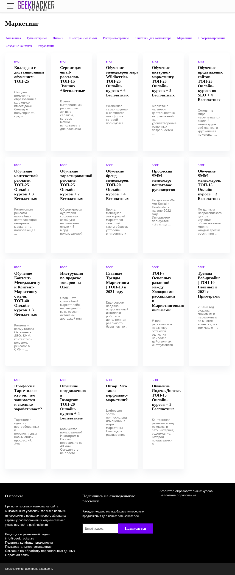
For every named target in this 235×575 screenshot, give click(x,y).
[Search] (222, 6)
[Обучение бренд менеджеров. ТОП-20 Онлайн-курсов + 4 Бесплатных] (117, 205)
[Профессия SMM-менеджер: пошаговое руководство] (163, 205)
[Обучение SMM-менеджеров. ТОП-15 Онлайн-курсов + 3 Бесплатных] (209, 205)
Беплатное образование (177, 495)
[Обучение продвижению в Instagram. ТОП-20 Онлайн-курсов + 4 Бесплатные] (71, 421)
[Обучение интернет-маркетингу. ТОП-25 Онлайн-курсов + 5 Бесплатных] (163, 102)
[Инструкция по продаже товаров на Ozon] (71, 312)
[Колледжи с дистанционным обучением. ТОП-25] (25, 102)
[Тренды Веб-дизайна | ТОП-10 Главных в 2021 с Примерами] (209, 312)
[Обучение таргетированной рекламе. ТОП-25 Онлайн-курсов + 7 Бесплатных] (71, 205)
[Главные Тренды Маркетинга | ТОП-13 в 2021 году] (117, 312)
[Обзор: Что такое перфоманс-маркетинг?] (117, 421)
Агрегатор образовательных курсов (186, 491)
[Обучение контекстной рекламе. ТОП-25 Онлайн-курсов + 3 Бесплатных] (25, 205)
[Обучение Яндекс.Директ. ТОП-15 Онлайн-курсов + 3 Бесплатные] (163, 421)
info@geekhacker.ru (19, 538)
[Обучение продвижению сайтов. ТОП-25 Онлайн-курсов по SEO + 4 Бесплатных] (209, 102)
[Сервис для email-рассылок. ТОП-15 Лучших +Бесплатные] (71, 102)
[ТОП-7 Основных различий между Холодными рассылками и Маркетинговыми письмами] (163, 312)
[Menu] (10, 6)
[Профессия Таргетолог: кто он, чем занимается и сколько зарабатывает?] (25, 421)
